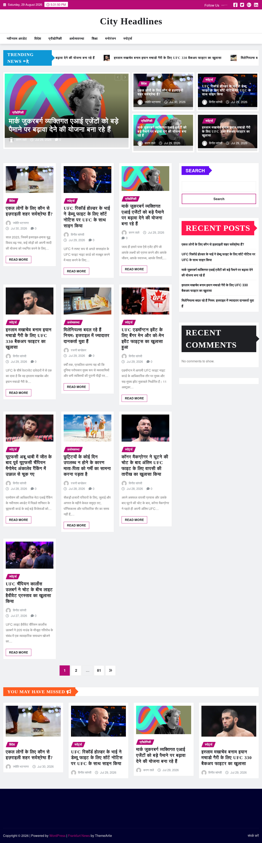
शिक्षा (95, 38)
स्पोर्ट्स (127, 38)
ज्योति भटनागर (153, 102)
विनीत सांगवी (22, 139)
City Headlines (131, 21)
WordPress (57, 835)
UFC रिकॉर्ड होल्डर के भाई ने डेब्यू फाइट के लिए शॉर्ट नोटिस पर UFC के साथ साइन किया (226, 90)
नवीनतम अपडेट (17, 38)
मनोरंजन (110, 38)
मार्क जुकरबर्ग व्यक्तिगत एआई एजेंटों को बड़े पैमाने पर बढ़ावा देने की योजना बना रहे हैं (162, 131)
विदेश (37, 38)
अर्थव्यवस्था (76, 38)
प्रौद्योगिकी (55, 38)
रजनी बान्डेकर (78, 350)
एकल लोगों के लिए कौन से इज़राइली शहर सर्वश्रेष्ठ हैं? (213, 244)
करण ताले (150, 143)
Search (195, 170)
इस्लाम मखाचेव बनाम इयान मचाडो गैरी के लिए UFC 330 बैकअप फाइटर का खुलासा (226, 131)
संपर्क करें (253, 835)
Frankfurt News (79, 835)
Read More (18, 259)
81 (99, 670)
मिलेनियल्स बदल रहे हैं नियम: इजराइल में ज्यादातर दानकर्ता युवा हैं (87, 335)
